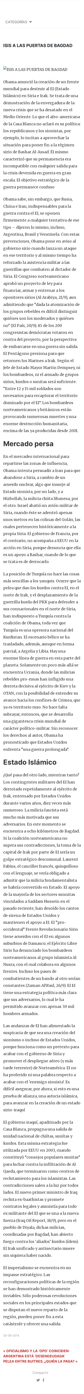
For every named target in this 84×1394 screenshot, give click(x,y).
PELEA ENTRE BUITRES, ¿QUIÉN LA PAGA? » (40, 1361)
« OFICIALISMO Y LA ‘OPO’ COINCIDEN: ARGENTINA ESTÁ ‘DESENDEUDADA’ (36, 1353)
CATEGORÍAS (16, 22)
